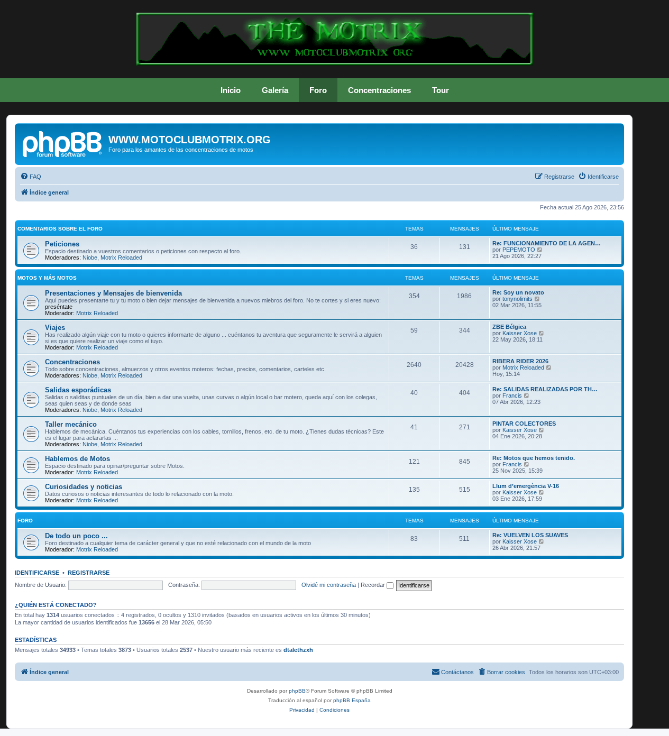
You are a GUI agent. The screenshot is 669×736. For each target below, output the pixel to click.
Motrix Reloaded (121, 257)
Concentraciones (379, 90)
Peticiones (62, 244)
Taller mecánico (71, 424)
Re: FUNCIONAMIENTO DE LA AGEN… (546, 243)
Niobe (90, 257)
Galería (275, 90)
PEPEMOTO (518, 249)
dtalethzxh (298, 650)
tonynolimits (517, 299)
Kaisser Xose (519, 333)
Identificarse (37, 572)
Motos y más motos (47, 278)
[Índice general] (62, 143)
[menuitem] (30, 176)
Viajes (55, 328)
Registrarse (88, 572)
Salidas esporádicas (78, 390)
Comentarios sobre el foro (60, 229)
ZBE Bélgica (509, 327)
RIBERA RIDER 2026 (520, 361)
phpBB (297, 691)
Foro (318, 90)
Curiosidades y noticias (83, 487)
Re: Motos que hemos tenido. (533, 458)
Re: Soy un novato (518, 292)
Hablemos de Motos (77, 459)
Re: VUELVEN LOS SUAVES (530, 535)
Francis (512, 395)
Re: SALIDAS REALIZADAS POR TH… (545, 389)
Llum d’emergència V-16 (525, 486)
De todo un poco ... (76, 536)
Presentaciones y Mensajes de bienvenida (113, 293)
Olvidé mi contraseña (328, 585)
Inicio (231, 90)
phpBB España (352, 700)
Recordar (374, 585)
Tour (440, 90)
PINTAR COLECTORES (524, 423)
